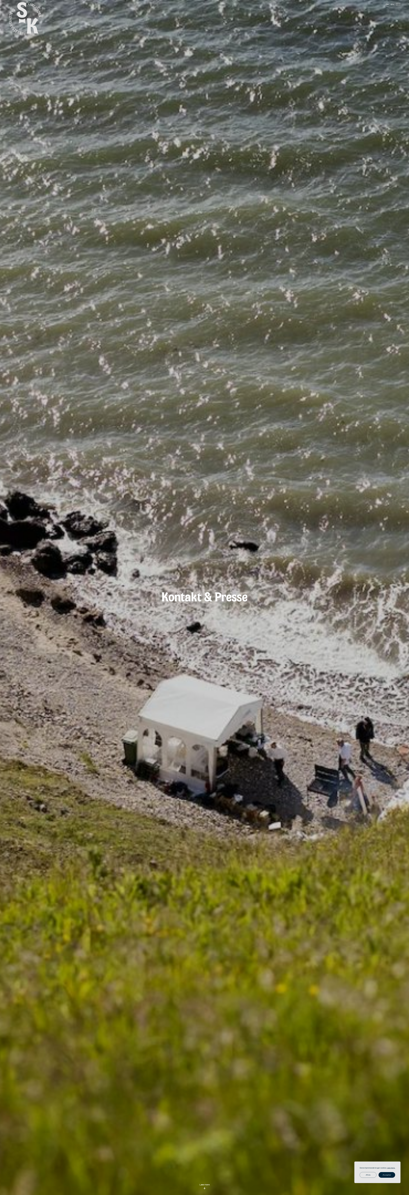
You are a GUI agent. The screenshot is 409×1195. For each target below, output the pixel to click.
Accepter (387, 1175)
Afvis (368, 1175)
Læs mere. (391, 1168)
